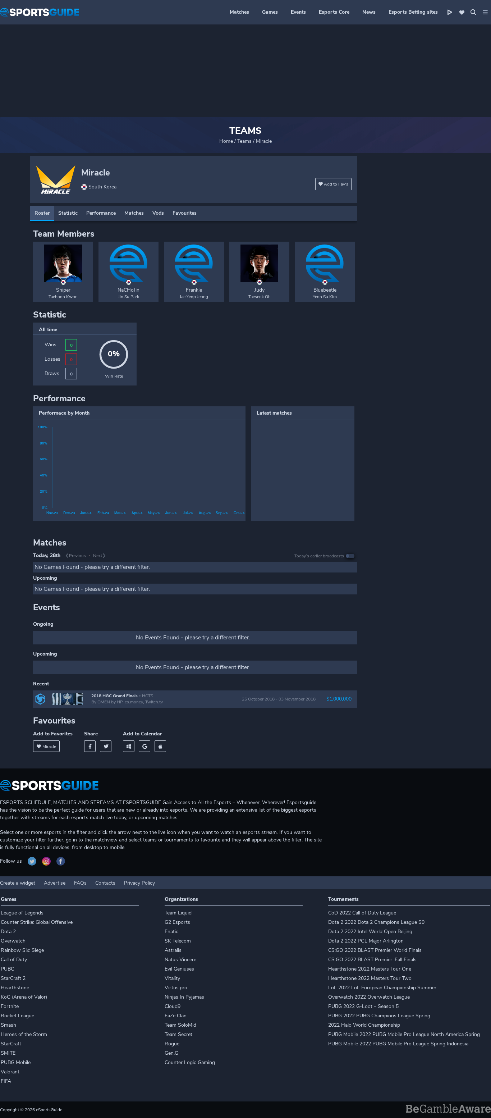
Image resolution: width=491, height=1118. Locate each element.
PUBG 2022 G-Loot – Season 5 (363, 1006)
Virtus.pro (176, 987)
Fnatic (171, 931)
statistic (68, 213)
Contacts (105, 883)
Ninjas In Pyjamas (184, 997)
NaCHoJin (128, 290)
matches (134, 213)
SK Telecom (178, 940)
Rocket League (17, 1015)
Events (298, 12)
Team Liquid (178, 912)
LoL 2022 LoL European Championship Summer (382, 987)
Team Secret (178, 1034)
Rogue (172, 1043)
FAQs (80, 883)
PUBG (7, 969)
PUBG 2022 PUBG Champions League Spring (379, 1015)
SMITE (8, 1053)
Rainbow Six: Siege (22, 950)
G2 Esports (177, 922)
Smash (8, 1025)
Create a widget (17, 883)
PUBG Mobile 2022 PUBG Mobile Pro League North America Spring (404, 1034)
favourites (185, 213)
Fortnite (10, 1006)
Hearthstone (15, 987)
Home (226, 141)
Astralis (173, 950)
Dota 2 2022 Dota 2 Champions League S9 (376, 922)
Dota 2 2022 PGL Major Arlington (366, 940)
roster (42, 213)
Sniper (63, 290)
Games (270, 12)
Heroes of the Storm (24, 1034)
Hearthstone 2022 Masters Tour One (369, 969)
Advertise (54, 883)
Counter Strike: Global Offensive (37, 922)
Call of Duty (14, 959)
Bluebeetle (324, 290)
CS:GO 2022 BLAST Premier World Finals (375, 950)
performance (101, 213)
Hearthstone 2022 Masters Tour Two (370, 978)
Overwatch (13, 940)
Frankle (194, 290)
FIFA (6, 1081)
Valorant (10, 1071)
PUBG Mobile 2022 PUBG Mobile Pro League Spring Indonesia (398, 1043)
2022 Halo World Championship (364, 1025)
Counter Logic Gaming (190, 1062)
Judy (259, 290)
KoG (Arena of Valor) (24, 997)
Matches (239, 12)
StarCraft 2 (13, 978)
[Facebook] (90, 746)
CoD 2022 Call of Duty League (362, 912)
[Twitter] (105, 746)
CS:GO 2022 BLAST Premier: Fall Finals (372, 959)
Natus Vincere (180, 959)
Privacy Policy (139, 883)
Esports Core (334, 12)
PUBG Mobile (16, 1062)
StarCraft (11, 1043)
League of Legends (22, 912)
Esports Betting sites (413, 12)
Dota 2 (8, 931)
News (369, 12)
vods (158, 213)
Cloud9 (172, 1006)
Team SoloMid (180, 1025)
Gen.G (171, 1053)
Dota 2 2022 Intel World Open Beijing (370, 931)
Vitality (172, 978)
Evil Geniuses (179, 969)
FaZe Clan (176, 1015)
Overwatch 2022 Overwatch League (369, 997)
